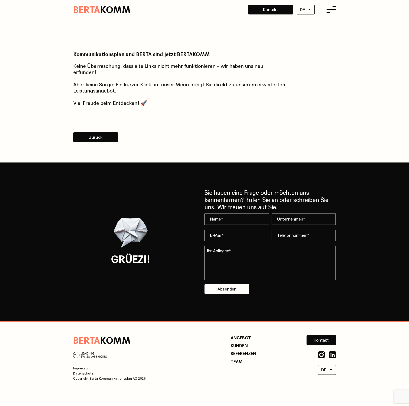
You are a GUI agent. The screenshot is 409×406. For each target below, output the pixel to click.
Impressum (81, 368)
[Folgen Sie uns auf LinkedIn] (332, 354)
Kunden (239, 345)
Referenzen (243, 353)
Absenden (226, 289)
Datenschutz (83, 373)
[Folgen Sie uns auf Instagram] (321, 354)
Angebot (241, 337)
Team (237, 361)
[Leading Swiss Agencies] (90, 356)
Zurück (95, 137)
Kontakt (270, 9)
